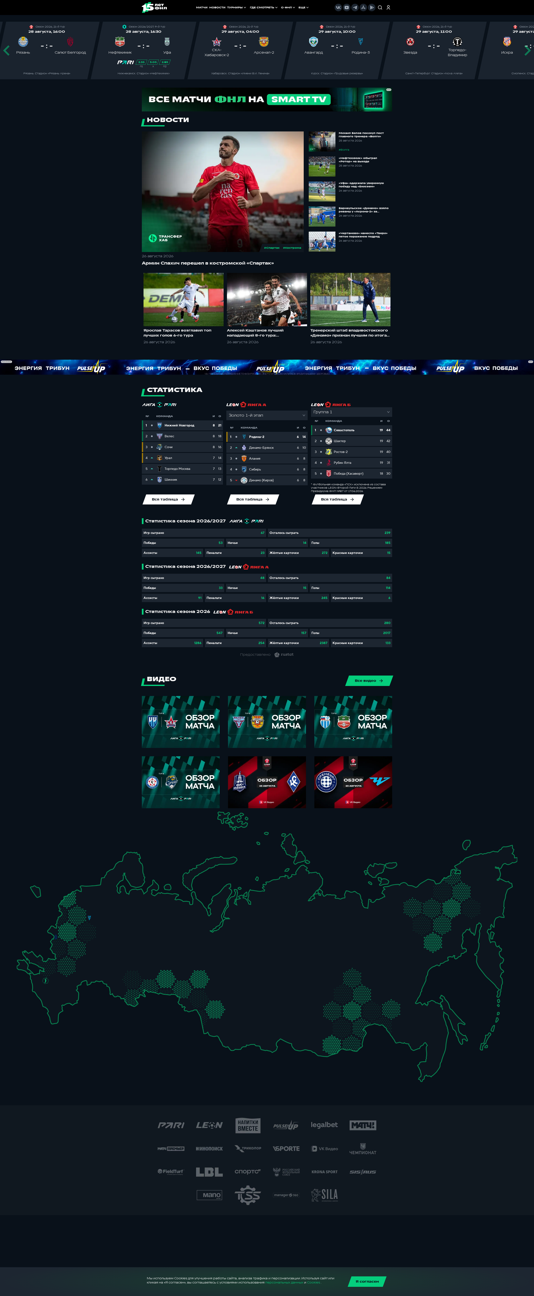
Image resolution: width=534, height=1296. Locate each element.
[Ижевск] (160, 925)
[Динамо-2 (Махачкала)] (60, 1008)
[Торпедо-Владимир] (105, 923)
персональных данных (284, 1283)
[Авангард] (61, 959)
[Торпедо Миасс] (160, 977)
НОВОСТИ (217, 7)
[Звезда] (82, 889)
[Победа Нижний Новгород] (134, 915)
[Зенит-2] (90, 889)
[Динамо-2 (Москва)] (80, 925)
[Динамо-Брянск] (56, 936)
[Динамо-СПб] (98, 888)
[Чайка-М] (60, 977)
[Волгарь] (87, 975)
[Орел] (64, 937)
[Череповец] (111, 901)
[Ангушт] (46, 1003)
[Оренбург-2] (120, 991)
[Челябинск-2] (168, 977)
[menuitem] (264, 7)
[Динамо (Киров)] (144, 908)
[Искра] (60, 925)
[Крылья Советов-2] (119, 973)
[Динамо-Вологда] (119, 899)
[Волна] (130, 924)
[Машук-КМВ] (43, 988)
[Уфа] (160, 952)
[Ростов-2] (53, 971)
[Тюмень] (185, 972)
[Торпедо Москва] (93, 927)
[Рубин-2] (137, 937)
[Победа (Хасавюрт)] (53, 1014)
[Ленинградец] (104, 884)
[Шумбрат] (111, 941)
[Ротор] (71, 975)
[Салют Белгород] (56, 947)
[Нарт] (51, 989)
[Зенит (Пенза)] (104, 958)
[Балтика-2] (36, 892)
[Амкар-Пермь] (166, 921)
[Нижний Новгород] (127, 915)
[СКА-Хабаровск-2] (421, 1028)
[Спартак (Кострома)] (116, 907)
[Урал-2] (174, 961)
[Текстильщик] (116, 916)
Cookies (313, 1283)
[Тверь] (84, 907)
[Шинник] (108, 914)
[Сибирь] (229, 996)
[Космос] (82, 917)
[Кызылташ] (22, 959)
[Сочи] (38, 995)
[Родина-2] (89, 918)
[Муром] (113, 925)
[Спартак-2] (85, 926)
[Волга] (125, 952)
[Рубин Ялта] (27, 965)
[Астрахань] (79, 981)
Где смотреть (262, 7)
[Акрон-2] (112, 970)
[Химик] (121, 923)
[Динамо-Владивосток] (425, 1064)
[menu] (280, 7)
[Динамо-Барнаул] (223, 1014)
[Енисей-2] (259, 995)
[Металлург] (77, 960)
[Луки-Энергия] (74, 900)
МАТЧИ (202, 7)
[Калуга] (86, 945)
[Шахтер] (41, 963)
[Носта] (112, 988)
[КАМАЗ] (155, 935)
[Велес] (87, 932)
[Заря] (49, 961)
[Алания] (54, 1005)
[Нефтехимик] (147, 938)
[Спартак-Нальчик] (58, 997)
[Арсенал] (82, 954)
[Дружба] (45, 980)
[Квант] (78, 945)
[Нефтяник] (64, 1001)
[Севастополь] (20, 967)
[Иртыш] (199, 994)
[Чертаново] (80, 935)
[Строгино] (73, 927)
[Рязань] (99, 950)
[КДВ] (225, 987)
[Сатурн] (92, 937)
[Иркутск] (252, 1020)
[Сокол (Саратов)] (98, 966)
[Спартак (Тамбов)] (93, 958)
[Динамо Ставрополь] (57, 985)
